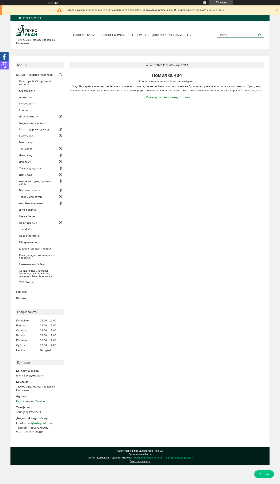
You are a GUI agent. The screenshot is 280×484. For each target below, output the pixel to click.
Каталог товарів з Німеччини (34, 74)
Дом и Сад (25, 174)
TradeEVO (25, 229)
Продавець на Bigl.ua (140, 454)
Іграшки (24, 110)
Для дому (25, 161)
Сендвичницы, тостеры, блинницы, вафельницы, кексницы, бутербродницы (35, 273)
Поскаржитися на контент (148, 457)
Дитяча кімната (28, 116)
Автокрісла (25, 97)
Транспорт (25, 148)
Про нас (21, 291)
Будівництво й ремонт (32, 122)
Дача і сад (25, 155)
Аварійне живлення (31, 203)
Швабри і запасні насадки (35, 248)
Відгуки (21, 298)
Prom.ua (158, 451)
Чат (267, 474)
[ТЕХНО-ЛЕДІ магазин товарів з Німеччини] (26, 30)
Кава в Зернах (28, 216)
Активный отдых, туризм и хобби (35, 182)
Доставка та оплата (167, 35)
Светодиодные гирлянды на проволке (36, 256)
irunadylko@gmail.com (38, 423)
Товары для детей (30, 196)
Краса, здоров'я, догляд (34, 129)
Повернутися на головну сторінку (168, 97)
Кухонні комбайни (115, 35)
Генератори (140, 35)
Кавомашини (27, 90)
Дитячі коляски (28, 209)
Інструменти (26, 103)
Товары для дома (30, 168)
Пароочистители (29, 235)
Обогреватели (28, 242)
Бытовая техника (29, 190)
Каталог (93, 35)
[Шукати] (259, 35)
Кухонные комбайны (32, 264)
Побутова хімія (28, 222)
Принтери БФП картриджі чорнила (35, 83)
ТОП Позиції (26, 282)
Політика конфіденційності (178, 457)
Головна (78, 35)
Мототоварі (26, 142)
